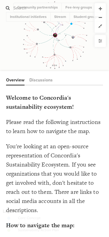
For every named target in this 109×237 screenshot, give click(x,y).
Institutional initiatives (28, 17)
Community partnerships (37, 7)
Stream (60, 17)
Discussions (41, 80)
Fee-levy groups (78, 7)
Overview (15, 80)
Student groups (86, 17)
